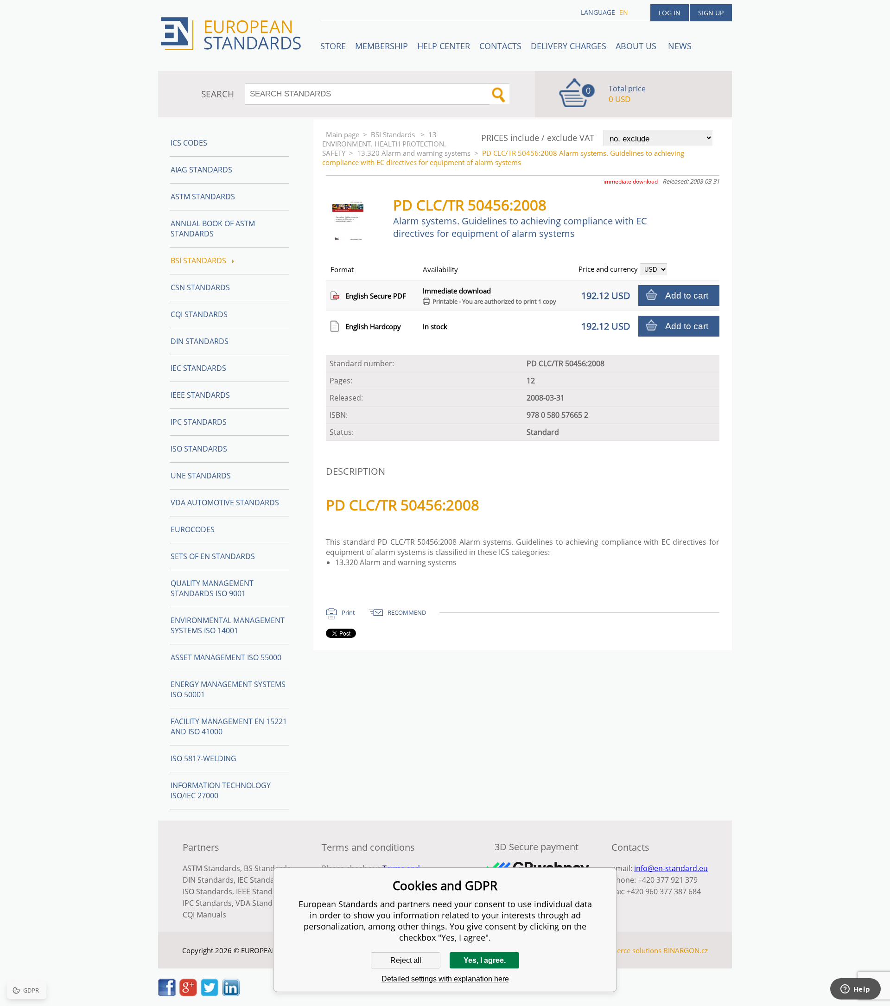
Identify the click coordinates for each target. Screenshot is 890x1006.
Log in (669, 12)
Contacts (500, 45)
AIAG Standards (201, 170)
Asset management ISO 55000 (226, 657)
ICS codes (189, 143)
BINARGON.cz (685, 950)
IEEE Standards (200, 395)
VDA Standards (261, 903)
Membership (381, 45)
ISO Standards (199, 449)
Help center (443, 45)
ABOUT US (637, 45)
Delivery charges (568, 45)
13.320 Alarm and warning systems (413, 153)
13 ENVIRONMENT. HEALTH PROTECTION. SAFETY (384, 144)
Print (348, 612)
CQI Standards (199, 314)
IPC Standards (199, 422)
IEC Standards (198, 368)
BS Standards (267, 868)
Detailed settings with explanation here (445, 979)
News (680, 45)
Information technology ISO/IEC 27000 (221, 790)
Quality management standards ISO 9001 (212, 588)
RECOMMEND (407, 612)
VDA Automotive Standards (225, 502)
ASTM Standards (203, 196)
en (623, 12)
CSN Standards (200, 287)
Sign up (711, 12)
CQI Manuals (204, 915)
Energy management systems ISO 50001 (228, 689)
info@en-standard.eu (671, 868)
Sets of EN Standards (213, 556)
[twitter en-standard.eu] (209, 993)
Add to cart (686, 295)
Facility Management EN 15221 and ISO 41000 (229, 726)
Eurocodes (193, 529)
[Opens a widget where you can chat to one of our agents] (855, 989)
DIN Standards (200, 341)
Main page (342, 134)
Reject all (405, 960)
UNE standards (201, 476)
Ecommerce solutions (627, 950)
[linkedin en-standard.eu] (231, 993)
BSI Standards (394, 134)
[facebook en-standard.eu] (167, 993)
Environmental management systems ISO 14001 (228, 625)
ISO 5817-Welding (203, 758)
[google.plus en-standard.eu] (188, 993)
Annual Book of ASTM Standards (213, 228)
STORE (333, 45)
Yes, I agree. (485, 960)
